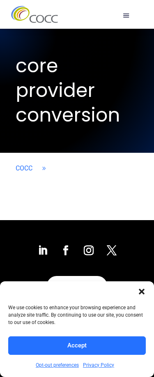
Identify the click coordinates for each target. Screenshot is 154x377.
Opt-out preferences (57, 365)
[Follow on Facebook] (66, 250)
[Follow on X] (112, 250)
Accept (77, 345)
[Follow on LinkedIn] (43, 250)
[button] (142, 291)
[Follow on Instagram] (89, 250)
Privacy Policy (98, 365)
